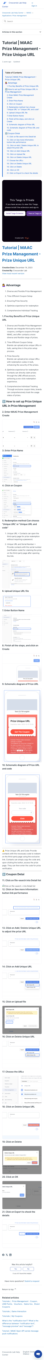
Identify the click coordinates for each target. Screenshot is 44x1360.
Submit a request (32, 1281)
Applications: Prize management (14, 16)
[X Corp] (7, 1255)
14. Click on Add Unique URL (18, 151)
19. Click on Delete (14, 167)
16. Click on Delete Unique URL (19, 157)
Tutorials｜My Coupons (12, 1316)
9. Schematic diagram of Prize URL (21, 124)
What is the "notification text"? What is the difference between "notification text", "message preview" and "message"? (20, 1323)
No (28, 1269)
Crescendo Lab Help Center (12, 13)
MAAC (29, 13)
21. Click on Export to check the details (22, 173)
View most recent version (13, 273)
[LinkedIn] (10, 1255)
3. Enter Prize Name (15, 101)
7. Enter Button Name (15, 116)
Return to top (8, 1289)
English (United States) (29, 1353)
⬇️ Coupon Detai (12, 133)
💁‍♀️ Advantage (11, 83)
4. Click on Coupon (14, 104)
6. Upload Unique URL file (17, 113)
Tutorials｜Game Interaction (14, 1311)
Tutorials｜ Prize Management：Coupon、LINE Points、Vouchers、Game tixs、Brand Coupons (20, 1304)
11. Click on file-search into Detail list (21, 137)
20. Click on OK (13, 170)
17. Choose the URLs (15, 160)
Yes (15, 1269)
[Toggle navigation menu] (32, 3)
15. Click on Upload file (16, 154)
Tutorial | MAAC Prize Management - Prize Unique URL (21, 254)
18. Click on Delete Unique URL (19, 163)
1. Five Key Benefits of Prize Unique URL (23, 86)
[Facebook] (3, 1255)
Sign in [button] (34, 6)
